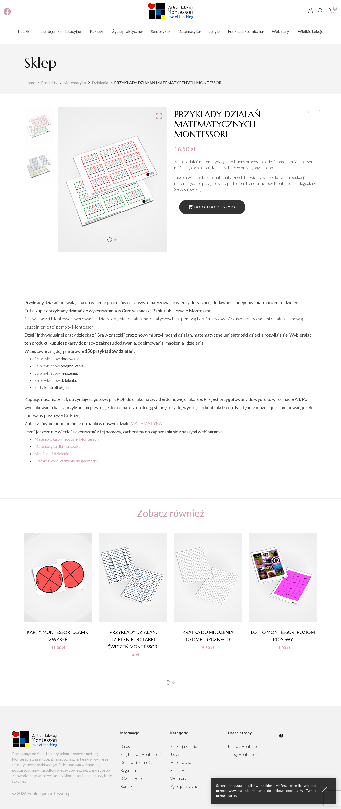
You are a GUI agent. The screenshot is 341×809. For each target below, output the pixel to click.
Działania (100, 82)
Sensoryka (179, 770)
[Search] (320, 11)
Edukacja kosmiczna (186, 746)
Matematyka (74, 82)
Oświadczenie (131, 778)
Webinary (178, 778)
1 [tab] (168, 682)
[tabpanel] (58, 591)
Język (174, 754)
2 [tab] (173, 682)
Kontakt (127, 786)
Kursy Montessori (243, 754)
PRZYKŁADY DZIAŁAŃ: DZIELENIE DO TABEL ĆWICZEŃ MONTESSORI (133, 639)
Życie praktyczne (184, 786)
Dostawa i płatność (136, 762)
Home (29, 82)
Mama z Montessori (244, 746)
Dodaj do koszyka (215, 207)
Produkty (49, 82)
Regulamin (128, 770)
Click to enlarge (159, 115)
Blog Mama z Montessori (140, 754)
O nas (125, 746)
